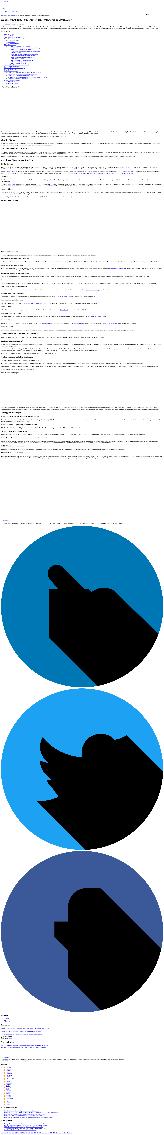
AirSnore (8, 1067)
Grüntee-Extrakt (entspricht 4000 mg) (22, 49)
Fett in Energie (64, 310)
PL (48, 1133)
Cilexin (8, 1081)
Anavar (8, 1070)
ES (62, 1133)
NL (13, 1133)
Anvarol (8, 1072)
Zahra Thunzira (5, 1057)
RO (51, 1133)
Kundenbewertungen (10, 69)
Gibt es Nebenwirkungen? (11, 66)
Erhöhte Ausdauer (13, 40)
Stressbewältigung (13, 43)
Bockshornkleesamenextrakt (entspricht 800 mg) (25, 48)
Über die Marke (9, 35)
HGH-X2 (8, 1099)
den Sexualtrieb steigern (93, 290)
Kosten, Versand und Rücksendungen (14, 68)
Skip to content (5, 1)
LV (37, 1133)
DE (24, 1133)
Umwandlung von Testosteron (116, 268)
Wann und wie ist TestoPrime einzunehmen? (16, 65)
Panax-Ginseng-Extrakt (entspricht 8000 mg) (24, 54)
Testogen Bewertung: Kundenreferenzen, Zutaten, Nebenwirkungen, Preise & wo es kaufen (29, 1124)
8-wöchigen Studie (10, 184)
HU (32, 1133)
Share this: (12, 81)
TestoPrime (9, 1038)
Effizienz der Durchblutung (35, 303)
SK (57, 1133)
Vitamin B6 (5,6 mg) (18, 61)
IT (35, 1133)
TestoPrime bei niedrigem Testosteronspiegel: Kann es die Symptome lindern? (22, 1034)
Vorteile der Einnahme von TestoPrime (15, 39)
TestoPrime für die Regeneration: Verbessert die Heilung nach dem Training (21, 1031)
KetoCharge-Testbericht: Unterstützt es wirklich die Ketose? (20, 1130)
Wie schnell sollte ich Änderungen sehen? (20, 75)
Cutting (8, 1086)
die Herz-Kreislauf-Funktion (45, 323)
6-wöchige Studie (8, 197)
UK (71, 1133)
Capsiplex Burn (10, 1078)
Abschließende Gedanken (12, 80)
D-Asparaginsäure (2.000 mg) (20, 46)
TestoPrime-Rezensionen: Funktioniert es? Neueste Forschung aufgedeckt (24, 1115)
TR (68, 1133)
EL (26, 1133)
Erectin (8, 1093)
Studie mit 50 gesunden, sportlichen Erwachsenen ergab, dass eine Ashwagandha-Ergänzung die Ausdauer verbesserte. (101, 173)
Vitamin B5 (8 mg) (17, 58)
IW (29, 1133)
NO (43, 1133)
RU (54, 1133)
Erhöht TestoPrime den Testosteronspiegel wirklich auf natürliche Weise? (24, 1045)
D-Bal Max (9, 1087)
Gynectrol (8, 1096)
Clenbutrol (9, 1083)
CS (7, 1133)
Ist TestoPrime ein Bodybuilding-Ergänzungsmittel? (23, 74)
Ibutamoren (9, 1102)
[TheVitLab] (13, 7)
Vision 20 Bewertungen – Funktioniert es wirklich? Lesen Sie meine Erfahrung (25, 1125)
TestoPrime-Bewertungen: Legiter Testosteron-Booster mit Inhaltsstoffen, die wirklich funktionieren (31, 1112)
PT (46, 1133)
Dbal (7, 1089)
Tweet (5, 1020)
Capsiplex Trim (10, 1079)
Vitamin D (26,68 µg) (18, 63)
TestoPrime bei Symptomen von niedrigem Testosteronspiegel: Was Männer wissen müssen (25, 1028)
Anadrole (8, 1069)
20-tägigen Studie (10, 171)
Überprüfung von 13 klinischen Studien (42, 185)
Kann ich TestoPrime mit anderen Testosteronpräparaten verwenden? (27, 77)
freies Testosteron (62, 296)
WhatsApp (7, 1021)
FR (21, 1133)
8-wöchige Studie (125, 171)
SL (60, 1133)
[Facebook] (82, 1012)
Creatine (8, 1084)
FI (18, 1133)
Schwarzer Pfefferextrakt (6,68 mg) (22, 60)
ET (16, 1133)
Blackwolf (9, 1075)
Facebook (6, 1018)
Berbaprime (9, 1073)
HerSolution (9, 1098)
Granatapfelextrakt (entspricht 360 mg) (23, 57)
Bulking (8, 1076)
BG (5, 1133)
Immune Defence (10, 1104)
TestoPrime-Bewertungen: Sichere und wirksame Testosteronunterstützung (23, 1047)
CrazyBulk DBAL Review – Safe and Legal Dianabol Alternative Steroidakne (25, 1128)
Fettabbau (11, 42)
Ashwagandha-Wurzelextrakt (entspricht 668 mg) (25, 51)
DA (10, 1133)
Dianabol (8, 1092)
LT (40, 1133)
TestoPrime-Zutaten (10, 45)
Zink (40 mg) (16, 52)
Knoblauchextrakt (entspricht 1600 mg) (23, 55)
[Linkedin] (82, 687)
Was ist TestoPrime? (10, 34)
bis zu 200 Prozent (96, 316)
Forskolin (8, 1095)
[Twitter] (82, 849)
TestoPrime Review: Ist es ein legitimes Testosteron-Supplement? (21, 1111)
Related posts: (13, 83)
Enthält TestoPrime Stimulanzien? (18, 78)
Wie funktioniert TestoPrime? (12, 37)
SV (65, 1133)
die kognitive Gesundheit (110, 323)
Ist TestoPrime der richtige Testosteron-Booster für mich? (24, 72)
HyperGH (9, 1101)
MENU (3, 8)
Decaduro (8, 1090)
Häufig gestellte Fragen (11, 71)
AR (2, 1133)
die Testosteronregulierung (77, 323)
